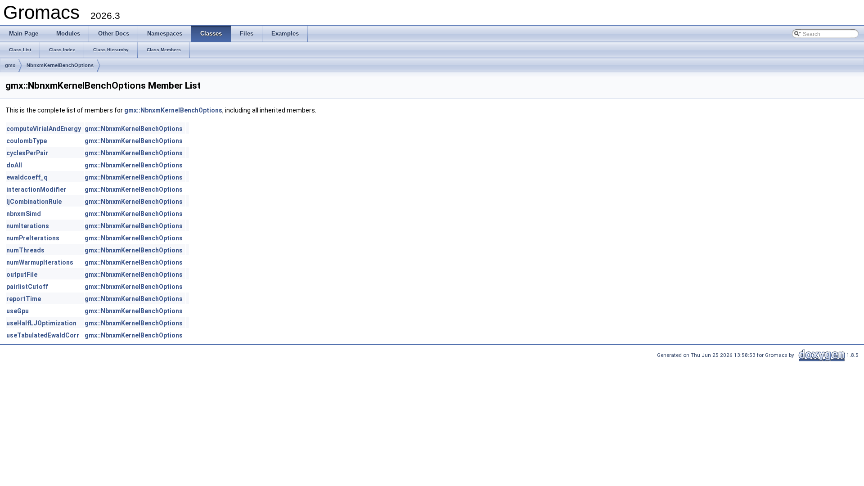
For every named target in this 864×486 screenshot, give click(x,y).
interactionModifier (36, 189)
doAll (14, 165)
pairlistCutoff (27, 286)
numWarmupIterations (39, 262)
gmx (10, 65)
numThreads (25, 250)
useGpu (17, 311)
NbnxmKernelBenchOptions (60, 65)
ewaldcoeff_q (27, 177)
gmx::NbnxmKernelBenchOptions (173, 110)
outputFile (21, 274)
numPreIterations (32, 238)
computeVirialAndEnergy (43, 128)
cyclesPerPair (27, 153)
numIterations (27, 226)
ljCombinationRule (34, 201)
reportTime (23, 298)
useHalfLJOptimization (41, 323)
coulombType (26, 140)
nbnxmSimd (23, 213)
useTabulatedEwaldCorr (42, 335)
